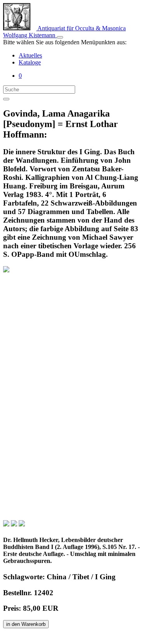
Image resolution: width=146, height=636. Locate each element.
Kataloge (30, 62)
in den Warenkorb (26, 624)
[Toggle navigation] (60, 37)
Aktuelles (30, 55)
